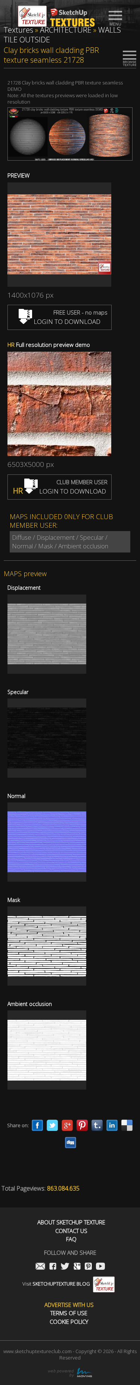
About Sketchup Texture (71, 1222)
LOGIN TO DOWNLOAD (66, 321)
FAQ (71, 1239)
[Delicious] (127, 1125)
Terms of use (68, 1313)
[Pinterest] (82, 1125)
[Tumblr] (97, 1125)
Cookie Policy (69, 1321)
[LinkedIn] (112, 1125)
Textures (18, 30)
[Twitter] (52, 1125)
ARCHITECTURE (65, 30)
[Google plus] (67, 1125)
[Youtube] (100, 1267)
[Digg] (70, 1142)
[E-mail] (40, 1267)
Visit (56, 1283)
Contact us (71, 1230)
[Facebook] (37, 1125)
